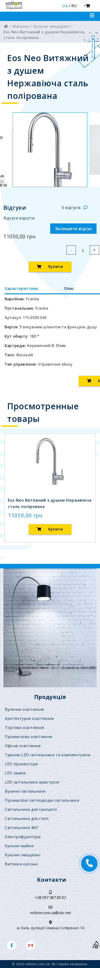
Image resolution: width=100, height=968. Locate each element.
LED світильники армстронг (32, 782)
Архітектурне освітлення (29, 718)
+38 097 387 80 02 (50, 897)
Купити (55, 266)
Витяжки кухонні (21, 864)
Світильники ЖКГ (22, 827)
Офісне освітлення (23, 745)
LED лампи (15, 773)
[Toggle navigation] (92, 15)
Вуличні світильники (25, 791)
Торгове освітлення (24, 727)
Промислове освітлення (28, 736)
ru (74, 5)
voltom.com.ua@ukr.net (50, 912)
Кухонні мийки (19, 845)
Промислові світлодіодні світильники (42, 800)
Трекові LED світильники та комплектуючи (47, 754)
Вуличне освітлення (24, 709)
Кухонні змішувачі (22, 854)
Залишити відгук (73, 228)
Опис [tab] (69, 288)
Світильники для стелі (26, 818)
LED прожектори (21, 764)
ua (65, 5)
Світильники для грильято (31, 809)
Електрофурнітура (23, 836)
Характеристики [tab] (21, 288)
